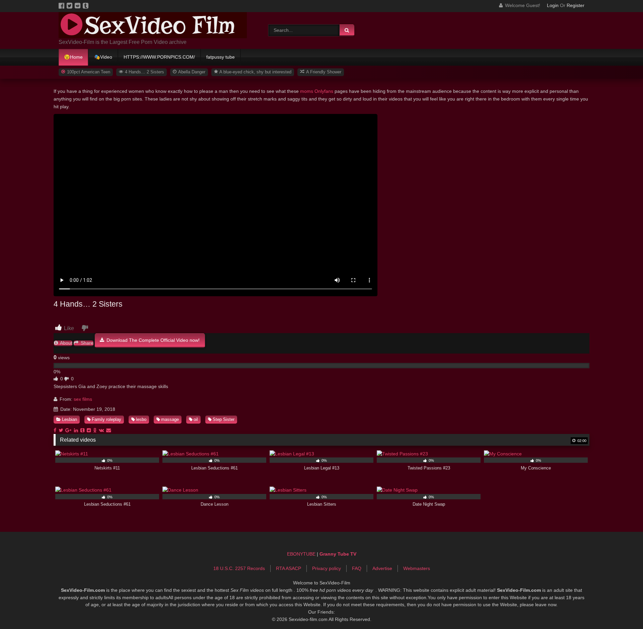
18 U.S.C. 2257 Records (239, 568)
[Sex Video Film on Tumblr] (86, 5)
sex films (83, 399)
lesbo (141, 419)
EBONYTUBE (301, 554)
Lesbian (69, 419)
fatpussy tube (220, 57)
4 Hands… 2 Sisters (144, 71)
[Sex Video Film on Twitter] (71, 5)
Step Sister (223, 419)
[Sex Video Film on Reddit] (79, 5)
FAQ (356, 568)
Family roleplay (106, 419)
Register (575, 5)
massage (170, 419)
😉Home (73, 57)
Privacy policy (326, 568)
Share (86, 342)
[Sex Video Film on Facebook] (63, 5)
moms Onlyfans (316, 91)
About (65, 342)
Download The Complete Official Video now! (152, 340)
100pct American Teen (88, 71)
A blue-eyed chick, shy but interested (254, 71)
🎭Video (103, 57)
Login (553, 5)
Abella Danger (191, 71)
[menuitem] (74, 57)
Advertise (382, 568)
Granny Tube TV (337, 554)
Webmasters (416, 568)
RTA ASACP (288, 568)
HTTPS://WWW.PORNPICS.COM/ (159, 57)
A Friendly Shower (323, 71)
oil (196, 419)
